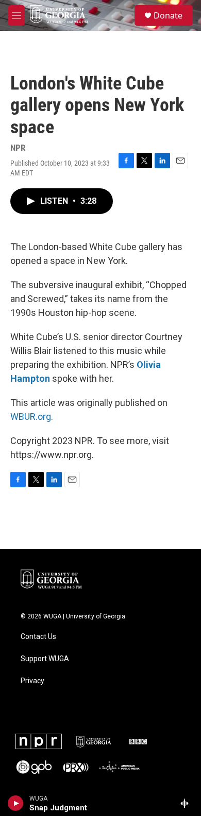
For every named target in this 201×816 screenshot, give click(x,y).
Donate (168, 15)
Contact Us (38, 637)
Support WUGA (45, 659)
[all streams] (187, 803)
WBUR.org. (31, 416)
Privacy (32, 681)
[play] (15, 803)
